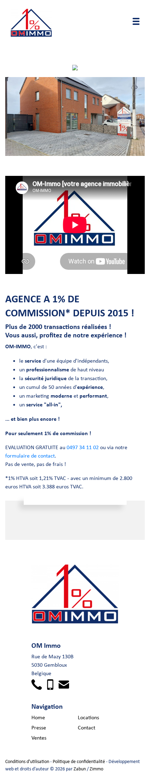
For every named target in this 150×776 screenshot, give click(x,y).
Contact (86, 727)
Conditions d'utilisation (27, 761)
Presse (38, 727)
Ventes (38, 737)
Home (38, 717)
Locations (88, 717)
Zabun (80, 768)
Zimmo (96, 768)
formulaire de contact (30, 455)
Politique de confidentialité (79, 761)
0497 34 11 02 (83, 447)
